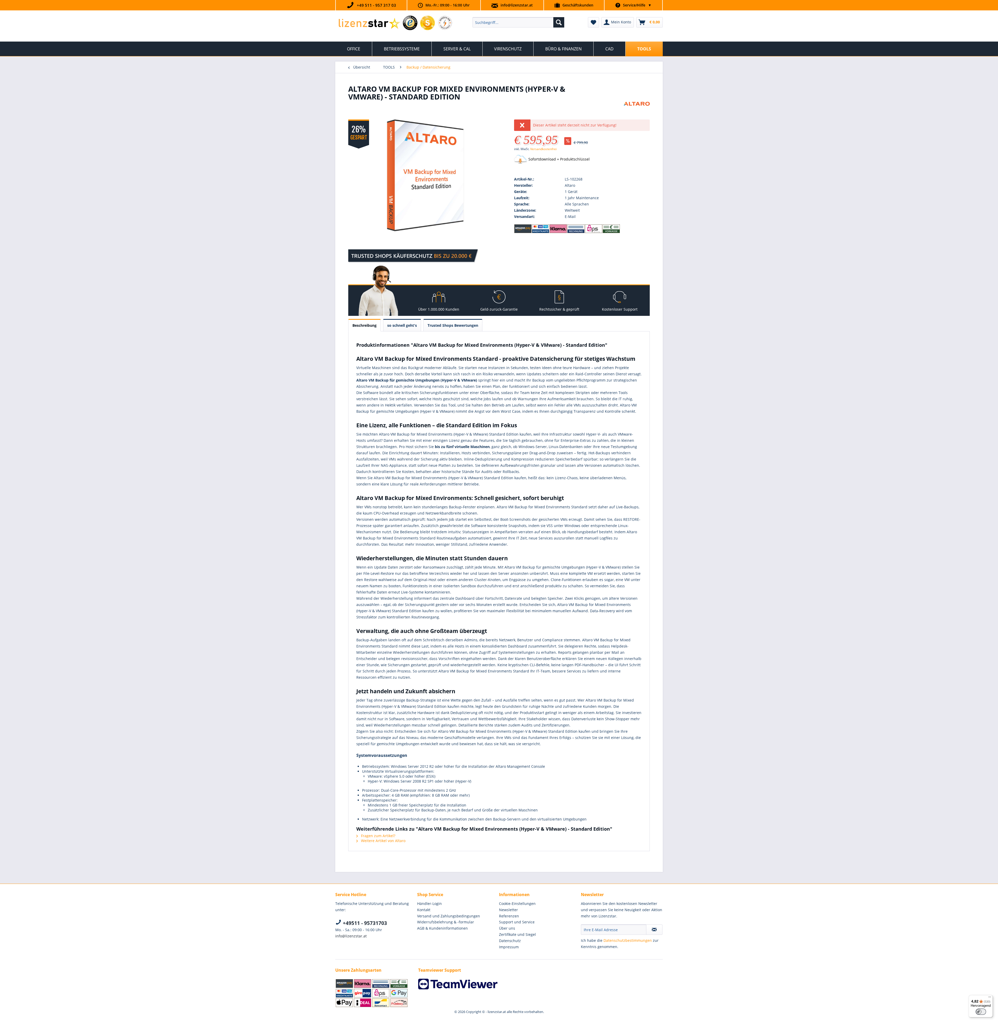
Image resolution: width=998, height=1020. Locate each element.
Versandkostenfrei (543, 149)
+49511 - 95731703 (364, 923)
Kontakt (423, 909)
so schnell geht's (402, 325)
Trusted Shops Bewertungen (453, 325)
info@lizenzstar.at (517, 5)
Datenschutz (510, 940)
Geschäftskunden (577, 5)
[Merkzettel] (593, 22)
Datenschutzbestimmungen (627, 940)
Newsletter (508, 909)
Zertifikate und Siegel (517, 934)
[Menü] (990, 998)
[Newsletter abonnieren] (654, 929)
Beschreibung (364, 325)
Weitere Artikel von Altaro (382, 840)
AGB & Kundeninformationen (442, 928)
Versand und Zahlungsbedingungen (448, 916)
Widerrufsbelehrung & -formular (445, 921)
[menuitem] (518, 22)
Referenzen (509, 916)
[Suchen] (558, 22)
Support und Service (517, 921)
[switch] (981, 1012)
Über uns (507, 928)
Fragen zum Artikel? (377, 835)
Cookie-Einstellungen (517, 903)
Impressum (509, 946)
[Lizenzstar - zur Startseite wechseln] (369, 23)
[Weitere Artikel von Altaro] (637, 111)
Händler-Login (429, 903)
